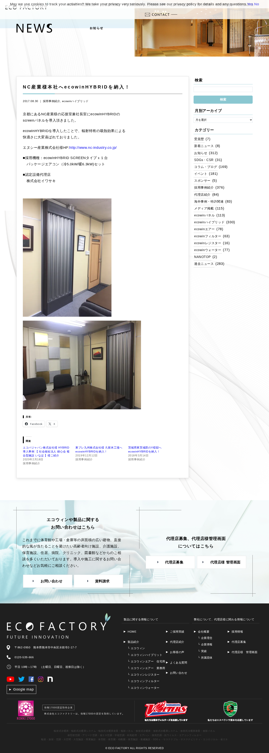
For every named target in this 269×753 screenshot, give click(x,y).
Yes (250, 4)
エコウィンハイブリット (145, 654)
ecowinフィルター (207, 236)
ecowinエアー (204, 229)
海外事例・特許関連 (209, 201)
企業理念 (205, 637)
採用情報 (237, 631)
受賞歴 (199, 139)
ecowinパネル (204, 215)
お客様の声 (177, 652)
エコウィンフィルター (144, 681)
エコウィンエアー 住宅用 (146, 661)
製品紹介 (133, 641)
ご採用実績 (177, 631)
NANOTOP (202, 257)
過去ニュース (204, 263)
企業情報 (205, 644)
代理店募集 (239, 641)
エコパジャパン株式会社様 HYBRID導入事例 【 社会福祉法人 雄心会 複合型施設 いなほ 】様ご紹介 (46, 451)
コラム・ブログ (205, 166)
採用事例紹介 (51, 101)
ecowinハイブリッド (75, 101)
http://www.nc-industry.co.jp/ (93, 148)
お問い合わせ (178, 672)
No (256, 4)
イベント (200, 173)
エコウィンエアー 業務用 (146, 668)
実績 (202, 651)
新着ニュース (204, 146)
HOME (132, 631)
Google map (23, 689)
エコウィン (136, 648)
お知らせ (200, 153)
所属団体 (205, 657)
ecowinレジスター (207, 243)
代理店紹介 (202, 194)
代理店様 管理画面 (244, 652)
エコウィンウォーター (144, 687)
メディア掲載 (204, 208)
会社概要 (203, 631)
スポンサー (202, 180)
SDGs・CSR (204, 160)
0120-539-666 (24, 657)
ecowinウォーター (207, 250)
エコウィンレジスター (144, 674)
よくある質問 (178, 662)
